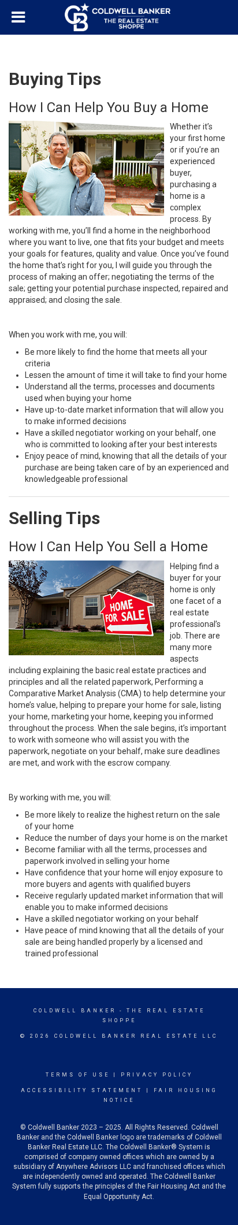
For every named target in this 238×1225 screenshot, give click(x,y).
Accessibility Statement (82, 1090)
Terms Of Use (78, 1075)
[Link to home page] (119, 17)
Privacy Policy (157, 1075)
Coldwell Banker (75, 1011)
